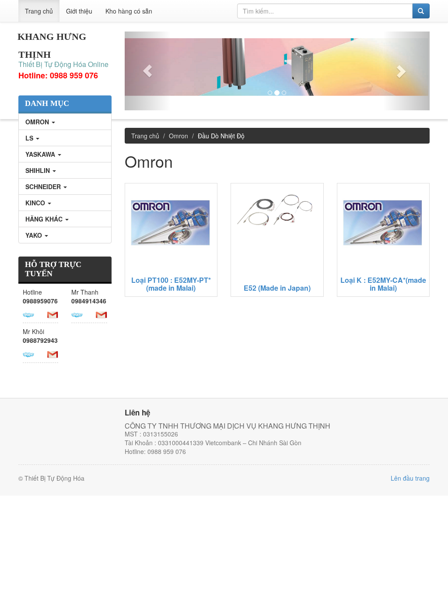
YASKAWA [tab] (41, 154)
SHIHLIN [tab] (38, 170)
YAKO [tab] (34, 235)
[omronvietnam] (77, 314)
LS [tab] (30, 138)
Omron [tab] (38, 121)
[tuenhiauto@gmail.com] (53, 314)
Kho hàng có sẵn (128, 11)
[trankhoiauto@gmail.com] (101, 314)
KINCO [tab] (36, 202)
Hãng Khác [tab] (44, 219)
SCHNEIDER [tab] (44, 186)
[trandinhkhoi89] (28, 353)
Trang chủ (39, 11)
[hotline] (28, 314)
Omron (178, 135)
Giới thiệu (79, 11)
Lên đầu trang (410, 478)
